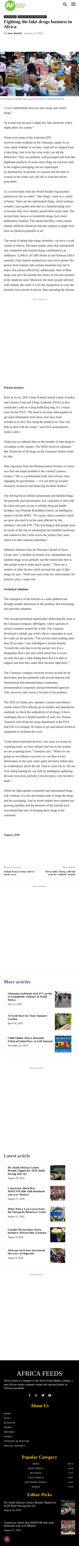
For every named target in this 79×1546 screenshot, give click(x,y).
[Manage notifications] (7, 1539)
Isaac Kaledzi (14, 33)
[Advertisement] (39, 340)
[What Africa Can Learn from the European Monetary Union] (57, 1214)
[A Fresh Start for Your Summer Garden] (63, 1021)
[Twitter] (42, 1395)
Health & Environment (32, 17)
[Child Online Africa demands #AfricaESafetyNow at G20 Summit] (63, 1044)
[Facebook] (29, 1395)
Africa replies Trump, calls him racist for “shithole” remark (60, 873)
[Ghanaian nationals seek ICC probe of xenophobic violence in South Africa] (63, 999)
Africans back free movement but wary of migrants (26, 1252)
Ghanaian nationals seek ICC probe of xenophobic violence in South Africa (30, 996)
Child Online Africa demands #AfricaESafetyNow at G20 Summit (30, 1039)
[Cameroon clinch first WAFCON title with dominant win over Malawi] (57, 1193)
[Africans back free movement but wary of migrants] (57, 1255)
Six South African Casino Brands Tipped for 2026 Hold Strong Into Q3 (26, 1170)
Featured (10, 17)
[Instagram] (36, 1395)
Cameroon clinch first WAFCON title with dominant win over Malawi (26, 1191)
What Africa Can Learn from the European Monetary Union (27, 1210)
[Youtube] (49, 1395)
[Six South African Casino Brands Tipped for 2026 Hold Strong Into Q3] (57, 1172)
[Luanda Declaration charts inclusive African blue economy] (57, 1234)
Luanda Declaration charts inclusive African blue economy (27, 1231)
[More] (53, 42)
